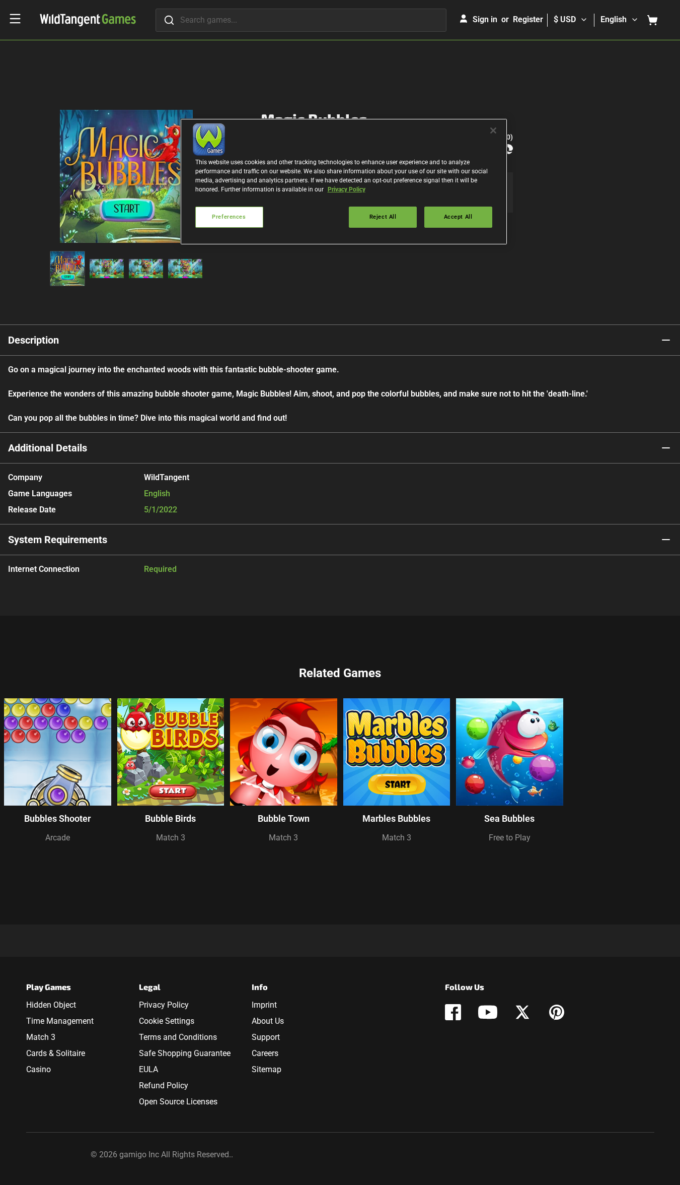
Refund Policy (163, 1085)
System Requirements (57, 540)
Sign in (485, 19)
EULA (148, 1069)
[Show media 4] (185, 268)
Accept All (458, 216)
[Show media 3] (146, 268)
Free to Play (510, 837)
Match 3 (170, 837)
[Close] (493, 130)
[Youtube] (487, 1012)
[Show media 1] (67, 268)
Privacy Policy (164, 1005)
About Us (268, 1021)
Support (266, 1037)
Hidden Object (51, 1005)
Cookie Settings (166, 1021)
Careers (265, 1053)
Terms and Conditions (178, 1037)
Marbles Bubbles (396, 818)
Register (528, 19)
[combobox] (301, 20)
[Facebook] (453, 1012)
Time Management (60, 1021)
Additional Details (47, 448)
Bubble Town (284, 818)
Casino (38, 1069)
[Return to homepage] (88, 20)
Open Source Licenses (178, 1101)
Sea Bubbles (509, 818)
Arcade (57, 837)
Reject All (383, 216)
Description (33, 340)
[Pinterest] (557, 1012)
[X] (522, 1012)
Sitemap (266, 1069)
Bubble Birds (170, 818)
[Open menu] (15, 19)
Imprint (264, 1005)
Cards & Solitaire (55, 1053)
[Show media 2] (106, 268)
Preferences (229, 216)
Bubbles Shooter (57, 818)
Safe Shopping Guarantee (185, 1053)
